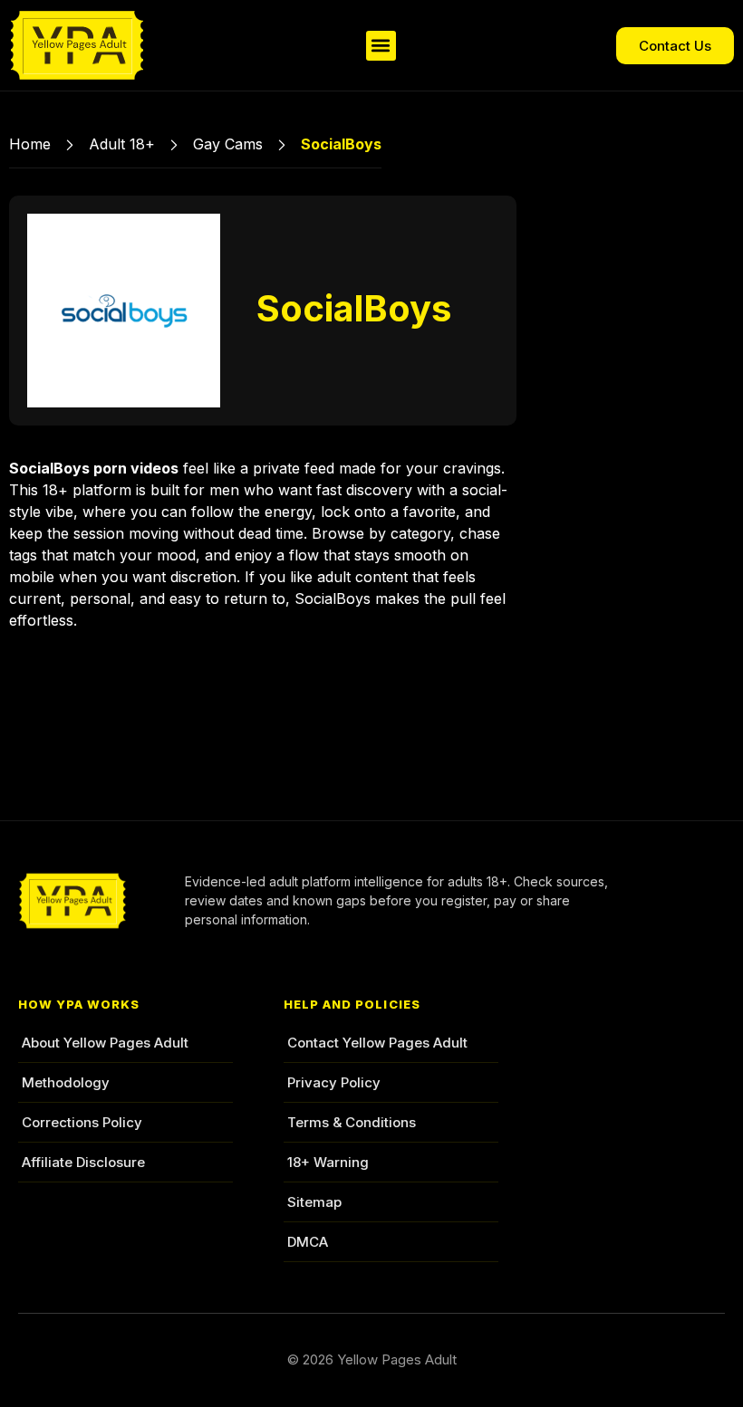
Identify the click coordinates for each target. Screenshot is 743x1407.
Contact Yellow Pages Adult (377, 1042)
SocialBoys (353, 308)
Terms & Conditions (351, 1122)
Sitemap (314, 1202)
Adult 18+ (122, 144)
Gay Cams (228, 144)
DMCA (307, 1241)
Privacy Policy (334, 1082)
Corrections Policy (82, 1122)
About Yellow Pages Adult (105, 1042)
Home (30, 144)
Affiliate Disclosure (83, 1162)
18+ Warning (328, 1162)
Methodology (66, 1082)
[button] (381, 46)
